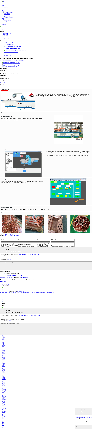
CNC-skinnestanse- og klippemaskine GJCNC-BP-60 (11, 235)
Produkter (3, 11)
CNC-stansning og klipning (8, 12)
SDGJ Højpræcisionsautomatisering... (11, 55)
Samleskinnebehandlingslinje (8, 17)
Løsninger (5, 21)
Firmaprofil (6, 7)
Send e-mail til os (3, 82)
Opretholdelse (8, 22)
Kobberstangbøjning (7, 15)
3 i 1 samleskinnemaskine (15, 292)
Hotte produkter (19, 291)
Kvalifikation (24, 277)
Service (3, 19)
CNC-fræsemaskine (7, 14)
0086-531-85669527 (5, 283)
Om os (3, 6)
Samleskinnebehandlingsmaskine (24, 292)
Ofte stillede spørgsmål (7, 20)
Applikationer (9, 277)
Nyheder (3, 10)
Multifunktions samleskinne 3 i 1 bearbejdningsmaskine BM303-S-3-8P (14, 234)
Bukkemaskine (4, 29)
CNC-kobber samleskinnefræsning (5, 292)
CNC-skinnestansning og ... (9, 44)
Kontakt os (4, 24)
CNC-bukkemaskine (7, 13)
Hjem (3, 5)
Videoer (5, 9)
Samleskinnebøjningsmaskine (40, 292)
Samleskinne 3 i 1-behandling (6, 36)
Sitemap (24, 291)
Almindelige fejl (8, 23)
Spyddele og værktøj (7, 16)
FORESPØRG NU (3, 281)
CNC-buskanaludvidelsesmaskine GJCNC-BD (13, 275)
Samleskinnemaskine (33, 292)
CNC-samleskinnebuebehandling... (11, 52)
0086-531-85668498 (5, 284)
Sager (3, 18)
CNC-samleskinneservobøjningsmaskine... (12, 48)
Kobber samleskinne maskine (50, 292)
